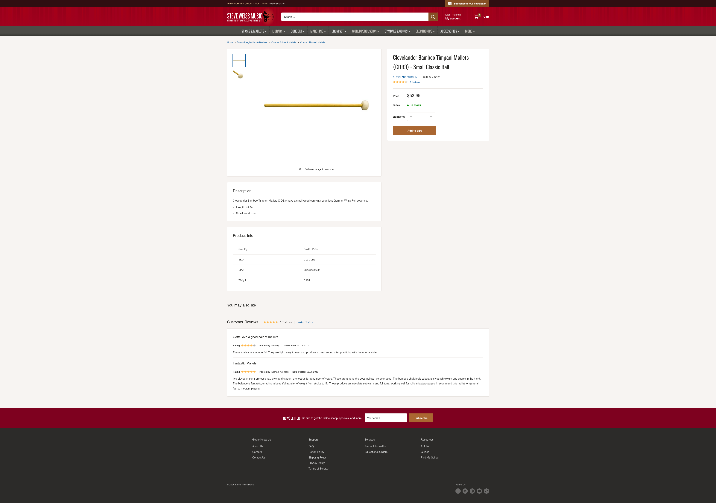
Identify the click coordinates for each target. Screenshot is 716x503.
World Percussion (364, 31)
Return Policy (316, 452)
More (468, 31)
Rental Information (376, 446)
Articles (425, 446)
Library (277, 31)
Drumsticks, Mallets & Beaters (252, 42)
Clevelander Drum (405, 77)
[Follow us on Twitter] (465, 491)
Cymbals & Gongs (396, 31)
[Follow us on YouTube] (479, 491)
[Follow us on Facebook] (458, 491)
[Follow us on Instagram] (472, 491)
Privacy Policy (316, 463)
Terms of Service (318, 468)
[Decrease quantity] (411, 117)
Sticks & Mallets (252, 31)
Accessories (448, 31)
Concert (296, 31)
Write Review (305, 322)
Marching (316, 31)
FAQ (311, 446)
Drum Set (338, 31)
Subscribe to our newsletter (470, 3)
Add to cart (415, 130)
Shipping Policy (317, 457)
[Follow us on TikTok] (486, 491)
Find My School (430, 457)
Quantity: (399, 117)
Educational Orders (376, 452)
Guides (425, 452)
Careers (257, 452)
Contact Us (258, 457)
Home (230, 42)
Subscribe (421, 418)
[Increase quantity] (431, 117)
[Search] (433, 17)
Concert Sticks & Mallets (283, 42)
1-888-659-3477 (278, 3)
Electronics (424, 31)
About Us (257, 446)
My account (452, 18)
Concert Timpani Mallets (312, 42)
